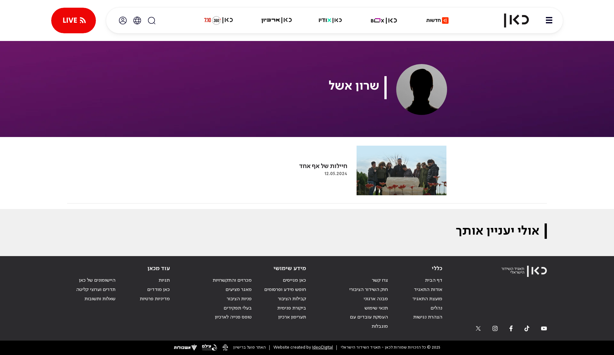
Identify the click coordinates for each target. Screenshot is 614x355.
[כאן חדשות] (437, 20)
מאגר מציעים (238, 289)
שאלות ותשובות (99, 299)
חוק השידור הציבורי (368, 289)
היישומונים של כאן (97, 280)
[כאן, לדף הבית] (511, 20)
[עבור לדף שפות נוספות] (137, 20)
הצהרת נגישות (427, 317)
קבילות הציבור (292, 299)
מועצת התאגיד (427, 299)
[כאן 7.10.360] (218, 20)
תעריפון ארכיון (292, 317)
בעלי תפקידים (238, 308)
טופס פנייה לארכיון (233, 317)
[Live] (73, 20)
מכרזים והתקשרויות (232, 280)
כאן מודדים (158, 289)
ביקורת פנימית (291, 308)
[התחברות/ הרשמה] (122, 20)
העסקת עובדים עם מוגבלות (369, 322)
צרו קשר (380, 280)
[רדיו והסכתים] (330, 20)
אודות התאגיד (428, 289)
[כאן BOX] (384, 20)
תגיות (164, 280)
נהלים (436, 308)
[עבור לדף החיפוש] (151, 20)
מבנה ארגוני (376, 299)
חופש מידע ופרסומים (285, 289)
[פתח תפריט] (549, 20)
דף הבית (433, 280)
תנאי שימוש (376, 308)
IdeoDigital (322, 347)
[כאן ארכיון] (277, 20)
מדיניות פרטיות (155, 299)
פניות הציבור (239, 299)
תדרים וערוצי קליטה (95, 289)
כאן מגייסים (294, 280)
